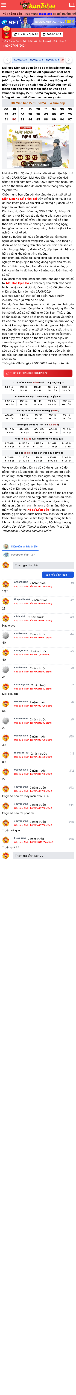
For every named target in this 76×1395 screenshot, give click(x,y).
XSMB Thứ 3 (47, 211)
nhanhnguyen (22, 684)
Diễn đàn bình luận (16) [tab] (25, 546)
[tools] (72, 5)
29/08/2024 (36, 59)
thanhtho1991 (21, 752)
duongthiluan (21, 650)
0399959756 (21, 582)
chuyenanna (21, 786)
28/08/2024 (52, 59)
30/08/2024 (20, 59)
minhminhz (20, 616)
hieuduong (20, 838)
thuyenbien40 (22, 599)
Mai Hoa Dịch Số (27, 34)
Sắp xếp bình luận (56, 574)
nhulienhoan (21, 633)
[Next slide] (68, 59)
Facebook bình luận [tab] (23, 554)
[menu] (3, 5)
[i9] (38, 22)
